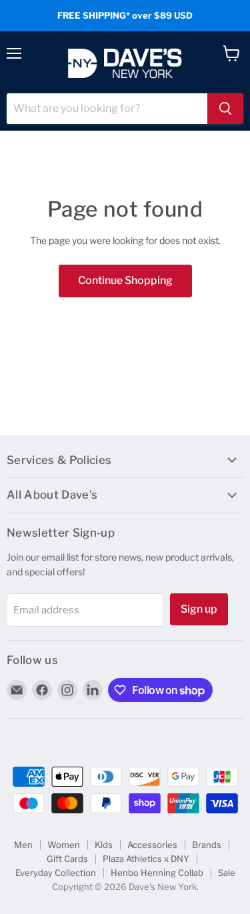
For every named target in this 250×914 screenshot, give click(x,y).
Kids (104, 844)
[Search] (225, 108)
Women (63, 844)
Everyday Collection (55, 872)
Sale (226, 872)
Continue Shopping (125, 280)
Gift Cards (67, 858)
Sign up (199, 609)
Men (23, 844)
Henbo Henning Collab (157, 872)
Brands (206, 844)
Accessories (152, 844)
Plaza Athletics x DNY (146, 858)
